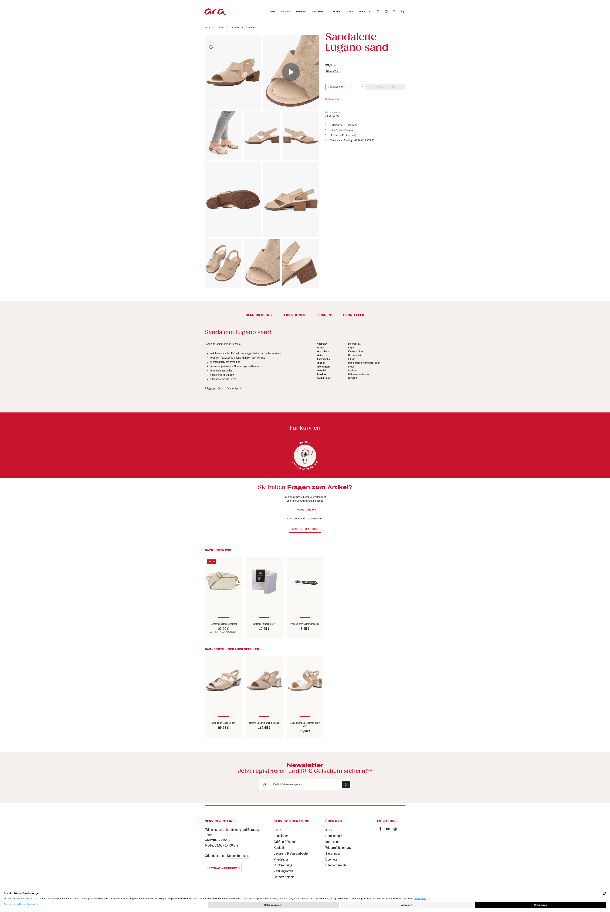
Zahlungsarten (283, 871)
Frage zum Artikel (305, 529)
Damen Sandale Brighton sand (264, 722)
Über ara (331, 859)
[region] (262, 161)
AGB (328, 830)
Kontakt (279, 848)
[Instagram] (395, 830)
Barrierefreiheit (284, 877)
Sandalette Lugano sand (223, 722)
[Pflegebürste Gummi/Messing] (305, 581)
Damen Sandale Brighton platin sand (305, 724)
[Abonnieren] (346, 785)
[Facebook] (381, 830)
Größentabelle (332, 99)
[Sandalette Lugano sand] (233, 72)
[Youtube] (388, 830)
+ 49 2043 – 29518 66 (305, 509)
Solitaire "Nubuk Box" (264, 624)
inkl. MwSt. (332, 71)
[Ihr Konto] (394, 11)
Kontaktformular (237, 856)
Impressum (332, 842)
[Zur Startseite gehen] (215, 11)
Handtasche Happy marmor (223, 624)
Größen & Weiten (285, 842)
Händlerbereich (335, 865)
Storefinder (332, 853)
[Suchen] (378, 11)
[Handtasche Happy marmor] (223, 581)
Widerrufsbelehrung (338, 848)
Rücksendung (283, 865)
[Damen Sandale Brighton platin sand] (305, 680)
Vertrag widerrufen (223, 868)
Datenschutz (333, 836)
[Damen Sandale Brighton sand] (264, 680)
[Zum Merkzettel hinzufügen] (211, 47)
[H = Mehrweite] (305, 456)
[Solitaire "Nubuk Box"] (264, 581)
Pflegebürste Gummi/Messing (304, 624)
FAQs (277, 830)
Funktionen (281, 836)
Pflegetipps (281, 859)
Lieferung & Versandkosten (291, 853)
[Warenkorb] (402, 11)
